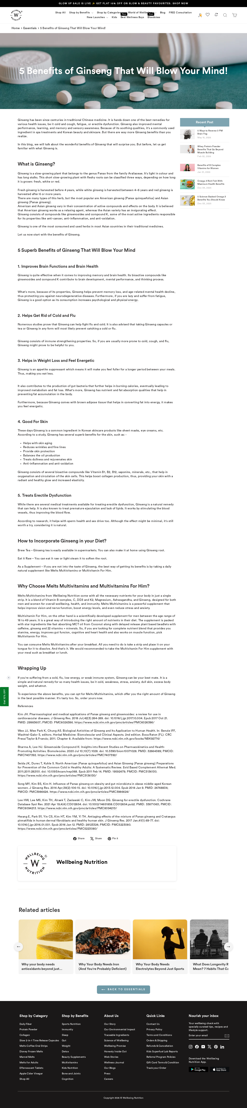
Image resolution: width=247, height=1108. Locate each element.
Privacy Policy (154, 1029)
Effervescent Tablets (31, 1068)
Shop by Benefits (80, 12)
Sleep (65, 1035)
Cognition (68, 1079)
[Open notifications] (216, 15)
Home (16, 28)
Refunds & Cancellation (159, 1046)
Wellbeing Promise (115, 1046)
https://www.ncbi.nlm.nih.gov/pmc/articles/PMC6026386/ (114, 722)
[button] (234, 15)
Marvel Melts (27, 1057)
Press (107, 1073)
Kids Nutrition (70, 1068)
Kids (114, 17)
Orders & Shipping (156, 1040)
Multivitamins (70, 1062)
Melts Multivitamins (31, 595)
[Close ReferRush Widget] (8, 677)
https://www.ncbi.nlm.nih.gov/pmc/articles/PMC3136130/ (57, 775)
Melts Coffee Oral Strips (34, 1046)
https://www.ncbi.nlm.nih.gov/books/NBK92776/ (127, 738)
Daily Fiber (26, 1024)
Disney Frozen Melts (31, 1051)
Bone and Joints (71, 1073)
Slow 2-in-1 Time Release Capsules (39, 1040)
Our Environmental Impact (119, 1029)
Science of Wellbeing (116, 1040)
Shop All (60, 12)
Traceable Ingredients (116, 1035)
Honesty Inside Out (115, 1051)
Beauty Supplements (74, 1057)
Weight (66, 1046)
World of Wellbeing (141, 12)
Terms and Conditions (159, 1035)
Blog (162, 12)
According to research (33, 521)
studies (37, 324)
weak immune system (99, 677)
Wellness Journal (114, 1062)
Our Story (110, 1024)
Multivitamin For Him (32, 616)
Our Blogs (110, 1068)
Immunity (67, 1029)
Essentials (30, 28)
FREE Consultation (180, 12)
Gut (64, 1040)
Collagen (25, 1035)
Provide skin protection (39, 451)
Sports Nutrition (71, 1024)
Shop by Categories (109, 12)
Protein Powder (28, 1029)
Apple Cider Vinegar (31, 1073)
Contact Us (152, 1024)
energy (133, 300)
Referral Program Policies (160, 1057)
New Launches (96, 17)
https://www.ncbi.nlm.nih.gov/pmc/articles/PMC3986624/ (89, 791)
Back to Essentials (126, 989)
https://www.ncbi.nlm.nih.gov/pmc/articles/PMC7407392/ (77, 755)
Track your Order (156, 1068)
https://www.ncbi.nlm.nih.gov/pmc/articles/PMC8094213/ (77, 808)
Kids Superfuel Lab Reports (162, 1051)
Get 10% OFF (4, 696)
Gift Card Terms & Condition (162, 1062)
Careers (108, 1079)
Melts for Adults (29, 1062)
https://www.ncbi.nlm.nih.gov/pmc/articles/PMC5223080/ (57, 828)
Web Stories (111, 1057)
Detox (65, 1051)
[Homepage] (16, 15)
